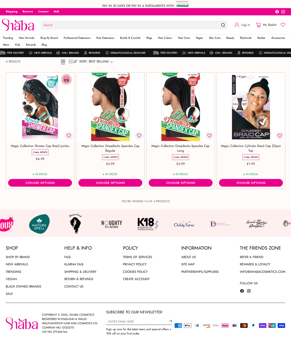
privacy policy (135, 264)
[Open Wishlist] (283, 25)
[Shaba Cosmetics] (18, 25)
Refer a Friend (251, 257)
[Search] (223, 25)
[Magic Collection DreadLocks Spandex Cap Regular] (110, 107)
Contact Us (73, 286)
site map (187, 264)
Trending (13, 271)
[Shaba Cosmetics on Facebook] (277, 12)
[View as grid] (63, 61)
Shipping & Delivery (80, 271)
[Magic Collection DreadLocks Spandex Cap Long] (181, 107)
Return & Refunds (78, 279)
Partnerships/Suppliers (200, 271)
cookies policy (135, 271)
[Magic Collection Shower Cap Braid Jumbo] (40, 107)
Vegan (11, 279)
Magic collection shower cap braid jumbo (40, 146)
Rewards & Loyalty (255, 264)
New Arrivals (17, 264)
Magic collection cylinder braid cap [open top (251, 148)
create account (136, 279)
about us (188, 257)
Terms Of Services (137, 257)
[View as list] (70, 61)
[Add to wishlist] (69, 135)
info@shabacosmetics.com (262, 271)
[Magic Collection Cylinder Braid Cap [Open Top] (251, 107)
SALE (9, 293)
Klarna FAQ (73, 264)
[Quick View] (68, 78)
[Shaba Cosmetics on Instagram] (283, 12)
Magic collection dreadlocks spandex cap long (180, 148)
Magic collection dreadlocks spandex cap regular (110, 148)
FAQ (67, 257)
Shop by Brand (18, 257)
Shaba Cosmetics (81, 315)
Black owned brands (23, 286)
